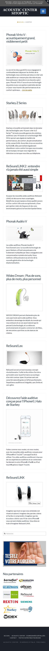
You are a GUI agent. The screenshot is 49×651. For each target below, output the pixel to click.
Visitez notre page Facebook (30, 638)
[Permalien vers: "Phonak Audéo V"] (24, 233)
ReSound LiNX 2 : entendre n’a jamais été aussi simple (23, 167)
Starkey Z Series (16, 103)
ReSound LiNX (15, 477)
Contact (13, 638)
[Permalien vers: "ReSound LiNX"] (24, 494)
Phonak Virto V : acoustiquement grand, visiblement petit (20, 38)
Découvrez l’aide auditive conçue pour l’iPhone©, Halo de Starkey (23, 401)
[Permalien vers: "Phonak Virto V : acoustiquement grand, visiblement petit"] (24, 56)
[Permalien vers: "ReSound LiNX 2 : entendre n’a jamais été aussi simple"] (24, 183)
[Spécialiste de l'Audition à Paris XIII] (20, 11)
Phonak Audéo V (16, 221)
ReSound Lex (14, 346)
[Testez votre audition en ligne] (24, 554)
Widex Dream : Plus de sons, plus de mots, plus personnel (23, 277)
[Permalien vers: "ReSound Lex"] (24, 358)
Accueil (7, 635)
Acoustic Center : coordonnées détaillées (28, 635)
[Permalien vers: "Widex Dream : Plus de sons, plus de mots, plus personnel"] (24, 297)
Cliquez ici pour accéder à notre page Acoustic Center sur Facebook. (24, 2)
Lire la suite (27, 90)
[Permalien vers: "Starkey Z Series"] (24, 115)
